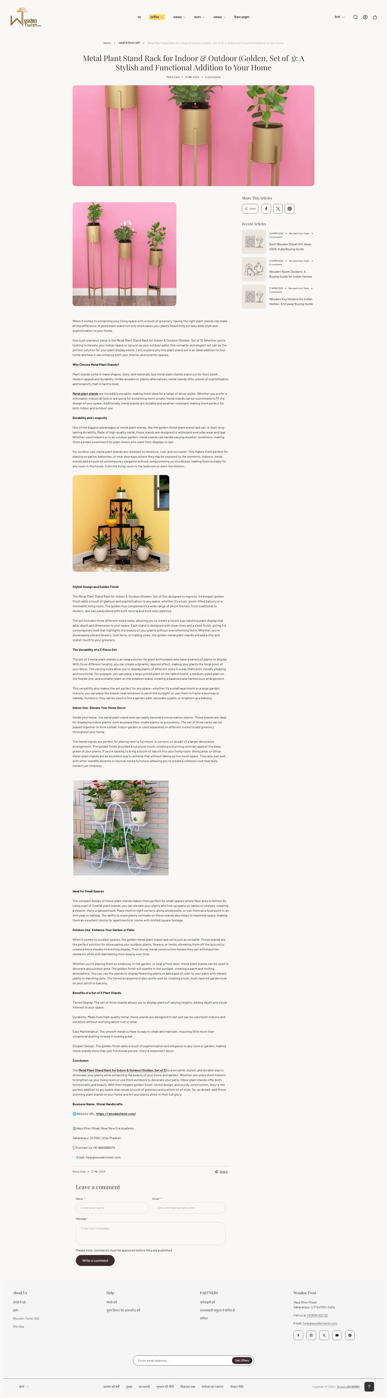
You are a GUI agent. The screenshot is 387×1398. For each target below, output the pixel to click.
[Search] (355, 17)
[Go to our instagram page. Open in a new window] (311, 1335)
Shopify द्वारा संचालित (348, 1386)
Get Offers (242, 1360)
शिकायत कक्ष (187, 1387)
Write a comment (95, 1260)
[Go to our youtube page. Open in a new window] (337, 1335)
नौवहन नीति (236, 1387)
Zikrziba (18, 1326)
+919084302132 (317, 1315)
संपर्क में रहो (19, 1302)
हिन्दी (337, 17)
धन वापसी (144, 1387)
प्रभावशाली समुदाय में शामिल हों (217, 1310)
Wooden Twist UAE (26, 1318)
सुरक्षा (129, 1387)
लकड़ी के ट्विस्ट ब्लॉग (129, 43)
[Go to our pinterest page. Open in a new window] (350, 1335)
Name (79, 1198)
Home (107, 43)
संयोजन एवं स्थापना (213, 1387)
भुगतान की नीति (165, 1387)
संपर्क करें (111, 1302)
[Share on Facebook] (266, 209)
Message (81, 1218)
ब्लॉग (15, 1310)
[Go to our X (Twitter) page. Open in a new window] (324, 1335)
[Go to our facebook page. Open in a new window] (298, 1335)
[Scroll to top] (369, 1387)
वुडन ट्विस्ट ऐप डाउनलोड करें (123, 1310)
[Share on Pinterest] (289, 209)
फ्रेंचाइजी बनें (207, 1302)
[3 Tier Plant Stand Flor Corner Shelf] (121, 577)
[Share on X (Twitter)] (278, 209)
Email (156, 1198)
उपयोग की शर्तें (111, 1387)
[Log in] (365, 17)
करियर (204, 1318)
